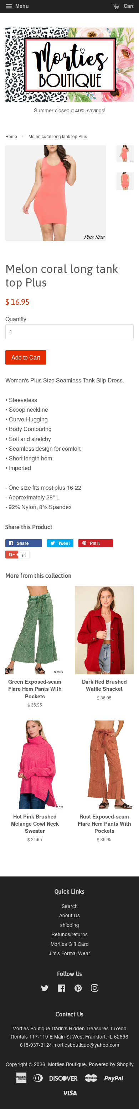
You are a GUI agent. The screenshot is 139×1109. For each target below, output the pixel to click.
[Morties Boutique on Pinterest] (78, 989)
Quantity (15, 319)
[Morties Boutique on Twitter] (45, 989)
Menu (21, 5)
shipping (69, 924)
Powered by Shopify (111, 1064)
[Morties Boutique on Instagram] (94, 989)
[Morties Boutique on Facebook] (61, 989)
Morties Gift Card (70, 943)
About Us (69, 915)
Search (70, 905)
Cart (128, 5)
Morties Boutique (67, 1064)
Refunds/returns (69, 934)
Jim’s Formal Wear (69, 953)
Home (11, 136)
